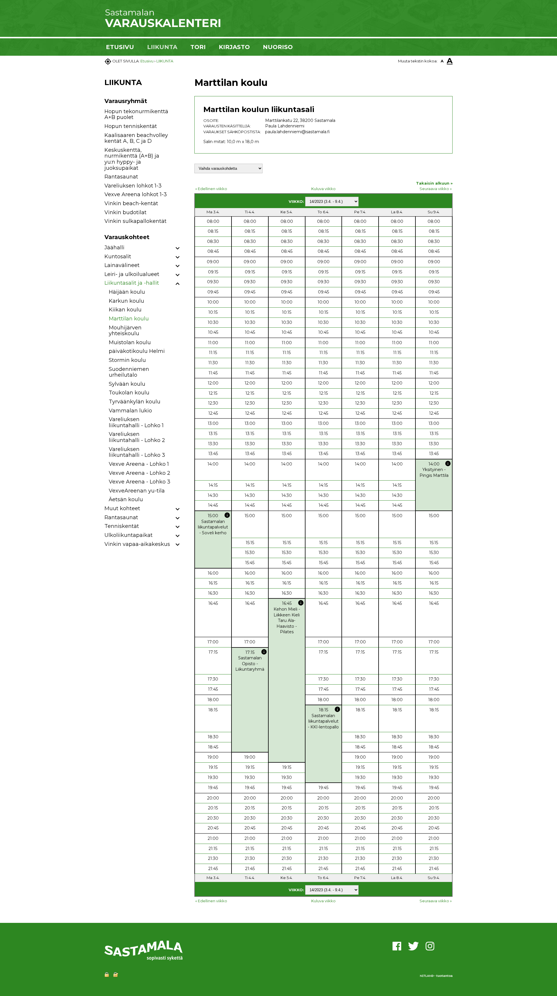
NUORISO (278, 47)
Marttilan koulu (129, 318)
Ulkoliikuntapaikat (128, 535)
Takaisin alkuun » (434, 183)
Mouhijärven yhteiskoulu (125, 330)
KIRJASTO (234, 47)
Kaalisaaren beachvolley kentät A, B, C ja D (136, 138)
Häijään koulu (127, 292)
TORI (198, 47)
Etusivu (146, 61)
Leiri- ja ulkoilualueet (131, 274)
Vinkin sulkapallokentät (135, 221)
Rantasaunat (121, 177)
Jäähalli (114, 247)
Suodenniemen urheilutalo (129, 372)
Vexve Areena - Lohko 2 (139, 473)
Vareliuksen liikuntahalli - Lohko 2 (137, 437)
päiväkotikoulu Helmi (137, 351)
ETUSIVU (120, 47)
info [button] (448, 463)
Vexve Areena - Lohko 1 (139, 464)
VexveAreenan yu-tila (137, 491)
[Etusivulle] (162, 26)
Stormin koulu (127, 360)
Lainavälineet (122, 265)
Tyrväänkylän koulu (134, 401)
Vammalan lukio (130, 410)
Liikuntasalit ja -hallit (131, 283)
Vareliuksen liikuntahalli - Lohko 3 (137, 452)
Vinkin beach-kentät (131, 203)
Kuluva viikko (323, 188)
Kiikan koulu (125, 309)
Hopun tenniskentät (130, 126)
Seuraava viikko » (435, 188)
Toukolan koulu (129, 392)
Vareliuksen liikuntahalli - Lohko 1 (136, 422)
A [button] (442, 61)
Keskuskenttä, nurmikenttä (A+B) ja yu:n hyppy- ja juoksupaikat (131, 159)
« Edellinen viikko (211, 188)
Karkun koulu (126, 301)
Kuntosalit (117, 256)
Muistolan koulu (130, 342)
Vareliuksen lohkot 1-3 (133, 186)
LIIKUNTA (162, 47)
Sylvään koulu (127, 384)
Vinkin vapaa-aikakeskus (137, 544)
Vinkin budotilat (125, 212)
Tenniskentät (121, 526)
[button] (177, 248)
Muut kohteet (122, 508)
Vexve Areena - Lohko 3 (139, 482)
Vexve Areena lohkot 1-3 (135, 194)
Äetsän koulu (126, 499)
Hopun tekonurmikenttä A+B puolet (136, 114)
